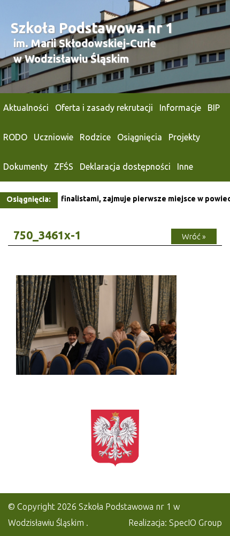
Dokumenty (25, 166)
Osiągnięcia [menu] (139, 137)
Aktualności (26, 107)
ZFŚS (63, 166)
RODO (15, 137)
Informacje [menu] (180, 107)
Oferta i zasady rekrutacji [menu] (104, 107)
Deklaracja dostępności (125, 166)
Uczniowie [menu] (53, 137)
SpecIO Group (195, 522)
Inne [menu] (185, 166)
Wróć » (194, 236)
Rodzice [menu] (95, 137)
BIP (214, 107)
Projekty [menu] (184, 137)
